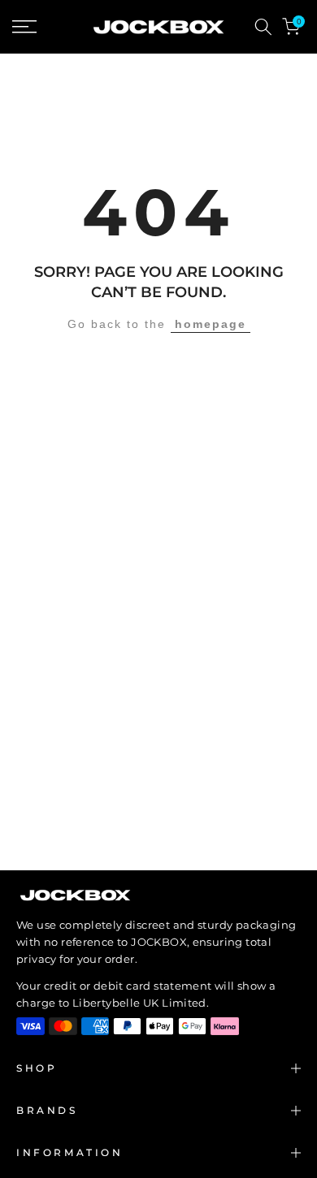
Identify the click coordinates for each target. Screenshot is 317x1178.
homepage (210, 323)
